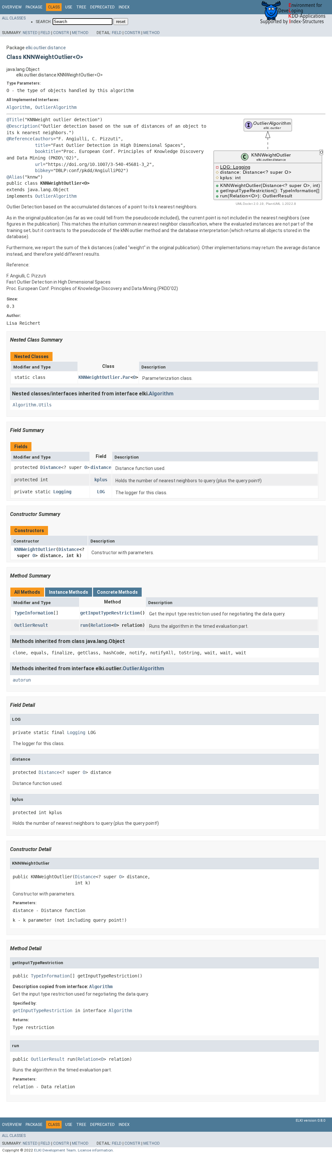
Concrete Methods (117, 592)
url (39, 164)
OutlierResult (31, 625)
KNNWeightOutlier (35, 549)
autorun (22, 680)
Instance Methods (68, 592)
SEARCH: (44, 21)
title (41, 145)
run (84, 625)
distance (100, 467)
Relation (100, 625)
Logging (62, 491)
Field (45, 32)
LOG (101, 491)
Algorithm (18, 107)
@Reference (19, 138)
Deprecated (102, 7)
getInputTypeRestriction (110, 612)
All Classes (14, 18)
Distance (50, 467)
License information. (96, 1150)
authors (44, 138)
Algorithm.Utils (32, 404)
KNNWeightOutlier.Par (104, 377)
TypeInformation (33, 612)
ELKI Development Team (55, 1150)
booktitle (46, 151)
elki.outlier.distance (46, 47)
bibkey (43, 170)
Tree (81, 7)
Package (34, 7)
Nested (30, 32)
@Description (22, 126)
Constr (61, 32)
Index (124, 7)
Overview (12, 7)
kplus (100, 479)
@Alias (14, 177)
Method (80, 32)
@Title (14, 119)
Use (68, 7)
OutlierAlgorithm (56, 107)
